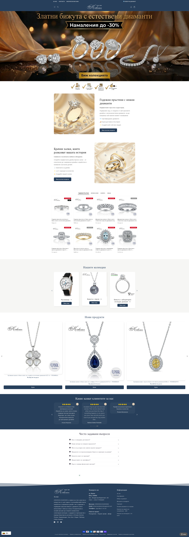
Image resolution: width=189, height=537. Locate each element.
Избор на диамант (122, 498)
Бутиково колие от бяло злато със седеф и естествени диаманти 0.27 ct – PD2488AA (33, 375)
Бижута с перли (121, 299)
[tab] (90, 426)
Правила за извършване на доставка (126, 534)
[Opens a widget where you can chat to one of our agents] (183, 534)
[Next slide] (137, 291)
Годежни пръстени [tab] (83, 193)
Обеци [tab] (109, 193)
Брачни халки (65, 300)
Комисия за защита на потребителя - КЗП (123, 510)
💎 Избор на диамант (129, 1)
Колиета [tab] (103, 193)
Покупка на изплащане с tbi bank (124, 514)
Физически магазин (72, 1)
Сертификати (120, 496)
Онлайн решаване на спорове (125, 506)
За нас (55, 1)
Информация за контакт (112, 534)
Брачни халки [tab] (94, 193)
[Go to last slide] (52, 291)
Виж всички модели (108, 130)
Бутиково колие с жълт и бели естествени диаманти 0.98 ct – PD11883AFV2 (156, 382)
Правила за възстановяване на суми (90, 534)
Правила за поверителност (75, 534)
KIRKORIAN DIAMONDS (63, 534)
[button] (54, 7)
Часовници (93, 300)
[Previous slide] (52, 414)
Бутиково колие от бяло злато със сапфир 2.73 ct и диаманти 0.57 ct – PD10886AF (94, 382)
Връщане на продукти (123, 501)
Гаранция (119, 504)
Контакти (62, 1)
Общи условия (103, 534)
